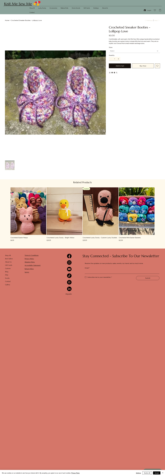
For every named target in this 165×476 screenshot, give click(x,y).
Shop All (8, 255)
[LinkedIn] (69, 289)
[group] (82, 214)
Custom (8, 268)
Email (87, 268)
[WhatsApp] (110, 73)
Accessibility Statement (32, 265)
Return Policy (29, 269)
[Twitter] (117, 73)
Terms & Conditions (31, 255)
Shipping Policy (30, 262)
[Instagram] (69, 262)
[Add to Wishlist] (157, 65)
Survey (27, 272)
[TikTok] (69, 275)
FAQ (6, 275)
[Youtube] (69, 269)
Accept (157, 473)
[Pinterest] (114, 73)
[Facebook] (112, 73)
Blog (6, 272)
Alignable (68, 294)
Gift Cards (8, 265)
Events (7, 278)
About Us (8, 262)
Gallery (7, 285)
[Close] (163, 472)
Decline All (147, 473)
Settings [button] (138, 473)
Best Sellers (9, 259)
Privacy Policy (29, 259)
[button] (160, 10)
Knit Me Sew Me (18, 4)
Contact (8, 281)
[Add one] (118, 59)
